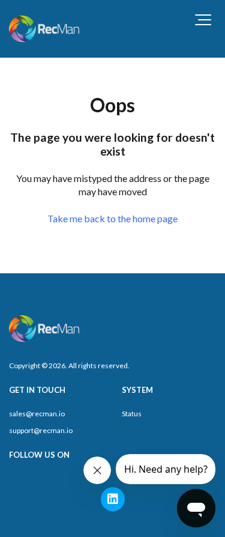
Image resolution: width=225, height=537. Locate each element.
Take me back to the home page (112, 218)
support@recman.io (41, 430)
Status (132, 413)
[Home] (45, 29)
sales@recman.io (37, 413)
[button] (203, 20)
